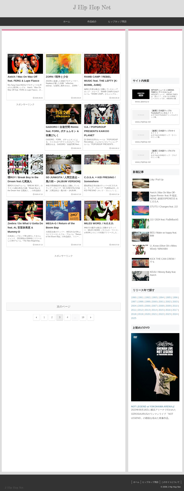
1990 (133, 297)
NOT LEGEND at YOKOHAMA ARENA (151, 406)
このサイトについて (170, 482)
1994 (161, 297)
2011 (133, 310)
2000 (154, 301)
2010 (175, 306)
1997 (133, 301)
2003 (175, 301)
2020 (147, 314)
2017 (175, 310)
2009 (168, 306)
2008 (161, 306)
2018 (133, 314)
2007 (154, 306)
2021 (154, 314)
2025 (133, 318)
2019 (140, 314)
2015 (161, 310)
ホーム (136, 482)
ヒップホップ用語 (150, 482)
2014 (154, 310)
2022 (161, 314)
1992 (147, 297)
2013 (147, 310)
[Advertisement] (63, 41)
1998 (140, 301)
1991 (140, 297)
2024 (175, 314)
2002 (168, 301)
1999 (147, 301)
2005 (140, 306)
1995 (168, 297)
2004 (133, 306)
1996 (175, 297)
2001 (161, 301)
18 (83, 317)
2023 (168, 314)
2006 (147, 306)
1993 (154, 297)
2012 (140, 310)
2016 (168, 310)
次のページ (63, 306)
